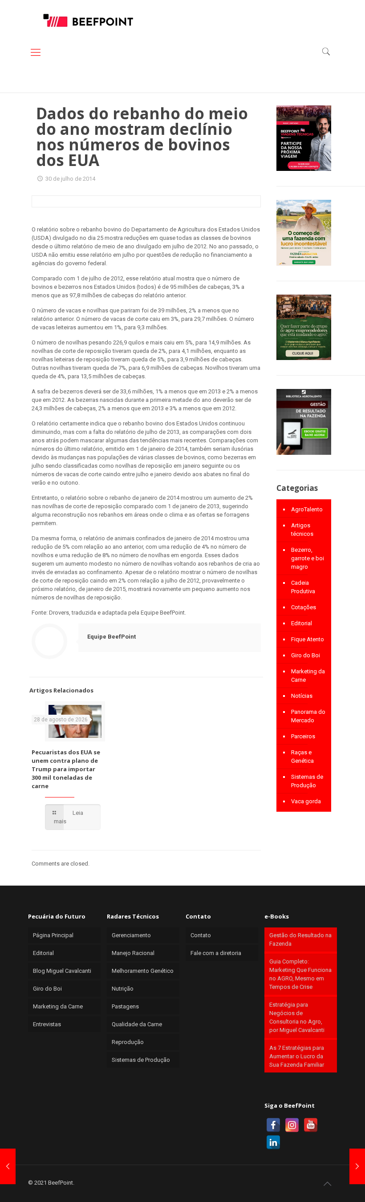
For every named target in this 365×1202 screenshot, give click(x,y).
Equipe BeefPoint (111, 636)
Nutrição (123, 988)
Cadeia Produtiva (303, 587)
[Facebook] (273, 1125)
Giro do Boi (305, 655)
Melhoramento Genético (143, 970)
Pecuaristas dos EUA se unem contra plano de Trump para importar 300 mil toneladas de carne (66, 769)
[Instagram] (292, 1125)
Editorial (301, 623)
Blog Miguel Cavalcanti (62, 970)
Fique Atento (307, 639)
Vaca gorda (306, 801)
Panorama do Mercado (308, 716)
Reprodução (128, 1042)
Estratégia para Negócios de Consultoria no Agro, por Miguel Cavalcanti (296, 1017)
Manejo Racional (133, 953)
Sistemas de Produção (307, 781)
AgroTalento (307, 509)
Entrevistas (47, 1024)
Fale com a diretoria (216, 953)
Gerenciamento (131, 935)
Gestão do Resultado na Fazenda (300, 939)
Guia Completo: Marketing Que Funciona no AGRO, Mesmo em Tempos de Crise (300, 974)
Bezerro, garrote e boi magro (307, 558)
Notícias (301, 695)
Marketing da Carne (308, 675)
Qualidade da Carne (137, 1024)
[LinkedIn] (273, 1142)
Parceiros (303, 736)
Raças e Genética (302, 756)
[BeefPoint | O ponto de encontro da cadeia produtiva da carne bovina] (87, 20)
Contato (201, 935)
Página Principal (53, 935)
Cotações (303, 607)
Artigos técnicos (302, 529)
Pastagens (125, 1006)
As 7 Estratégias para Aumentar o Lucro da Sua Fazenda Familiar (296, 1056)
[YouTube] (311, 1125)
